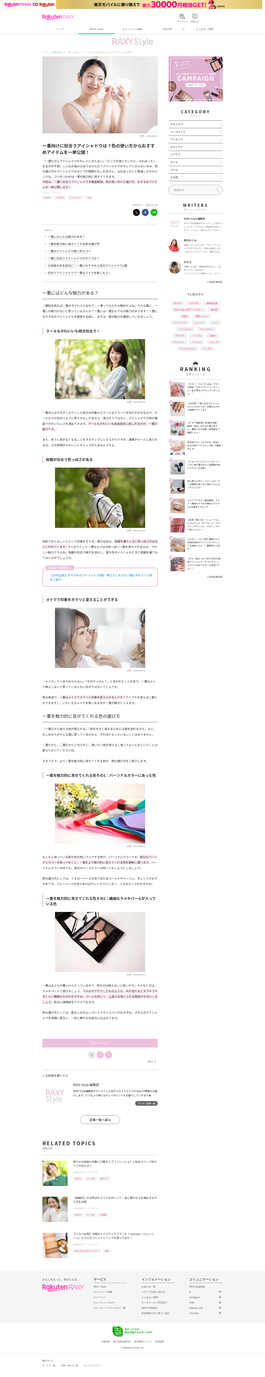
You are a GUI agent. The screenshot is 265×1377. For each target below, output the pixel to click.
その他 (174, 177)
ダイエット (178, 342)
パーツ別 (90, 1178)
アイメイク (56, 192)
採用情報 (159, 1341)
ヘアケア (175, 154)
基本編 (214, 309)
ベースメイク (177, 132)
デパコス (196, 342)
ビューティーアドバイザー (108, 1308)
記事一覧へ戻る (100, 1119)
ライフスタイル (187, 348)
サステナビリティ (92, 1365)
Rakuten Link (196, 1308)
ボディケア (176, 147)
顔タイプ (104, 1178)
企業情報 (105, 1341)
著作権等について (143, 1341)
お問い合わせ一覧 (69, 1365)
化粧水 (212, 335)
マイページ (99, 1297)
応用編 (103, 1214)
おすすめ (60, 197)
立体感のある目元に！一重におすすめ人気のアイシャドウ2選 (87, 265)
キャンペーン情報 (132, 29)
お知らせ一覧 (149, 1286)
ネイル (174, 162)
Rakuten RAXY (58, 17)
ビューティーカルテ (104, 1302)
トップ (60, 29)
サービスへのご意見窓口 (154, 1302)
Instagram (194, 1297)
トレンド (199, 322)
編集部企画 (212, 303)
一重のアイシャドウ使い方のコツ (69, 251)
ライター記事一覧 (146, 1103)
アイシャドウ (75, 197)
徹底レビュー (201, 316)
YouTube (193, 1313)
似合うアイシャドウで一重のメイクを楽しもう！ (79, 273)
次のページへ (100, 1043)
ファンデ (213, 342)
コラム (174, 169)
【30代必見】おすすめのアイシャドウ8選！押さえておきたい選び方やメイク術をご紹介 (101, 577)
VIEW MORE (215, 282)
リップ (214, 322)
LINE (192, 1302)
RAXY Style (96, 29)
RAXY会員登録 (197, 1286)
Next (152, 1061)
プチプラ (179, 335)
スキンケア (176, 124)
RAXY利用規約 (149, 1308)
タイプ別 (207, 348)
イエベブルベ (206, 329)
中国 (107, 1250)
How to (47, 197)
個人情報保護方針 (122, 1341)
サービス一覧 (48, 1365)
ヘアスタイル (184, 329)
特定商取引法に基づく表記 (156, 1313)
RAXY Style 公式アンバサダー (87, 1250)
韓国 (185, 316)
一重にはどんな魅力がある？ (66, 236)
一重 (89, 197)
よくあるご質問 (204, 29)
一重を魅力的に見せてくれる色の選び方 (74, 244)
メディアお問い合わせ (153, 1292)
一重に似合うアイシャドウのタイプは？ (74, 258)
